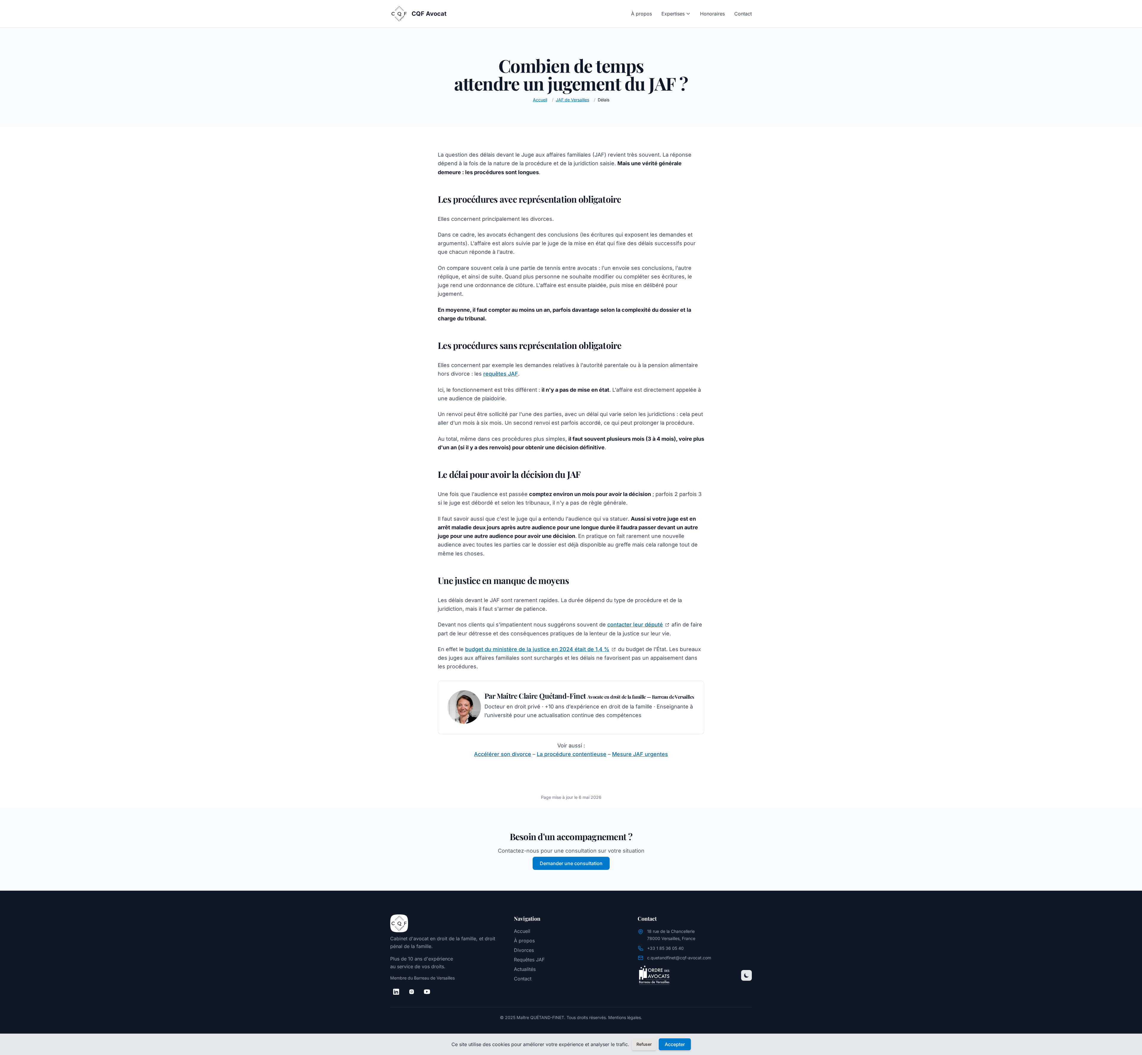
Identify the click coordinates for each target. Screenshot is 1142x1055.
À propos (641, 14)
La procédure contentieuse (571, 754)
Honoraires (712, 14)
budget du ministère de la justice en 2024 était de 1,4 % (537, 649)
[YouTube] (427, 992)
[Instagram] (412, 992)
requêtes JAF (500, 374)
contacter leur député (635, 624)
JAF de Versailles (572, 99)
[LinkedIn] (396, 992)
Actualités (525, 969)
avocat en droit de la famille (444, 938)
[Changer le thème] (746, 975)
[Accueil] (447, 923)
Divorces (524, 950)
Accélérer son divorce (502, 754)
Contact (743, 14)
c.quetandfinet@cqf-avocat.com (679, 957)
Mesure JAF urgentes (640, 754)
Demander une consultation (571, 863)
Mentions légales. (625, 1017)
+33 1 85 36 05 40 (665, 948)
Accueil (540, 99)
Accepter (675, 1044)
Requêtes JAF (529, 960)
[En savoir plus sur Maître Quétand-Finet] (464, 707)
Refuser (644, 1044)
